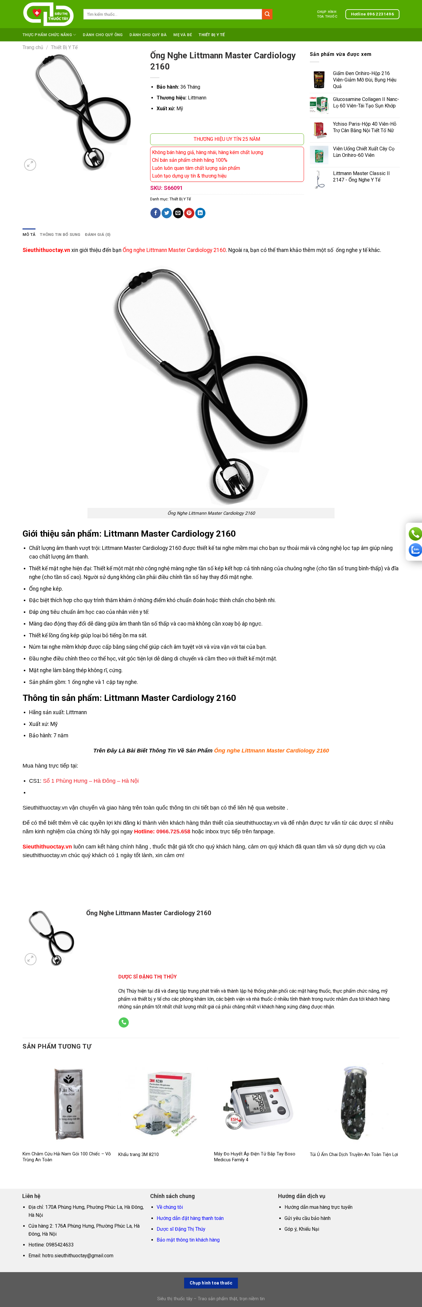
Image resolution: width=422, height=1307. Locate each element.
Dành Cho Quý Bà (148, 34)
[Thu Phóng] (30, 165)
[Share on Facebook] (155, 213)
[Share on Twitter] (167, 213)
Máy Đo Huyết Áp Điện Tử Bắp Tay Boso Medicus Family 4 (254, 1156)
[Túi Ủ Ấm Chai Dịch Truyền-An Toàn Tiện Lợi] (354, 1102)
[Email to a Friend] (178, 213)
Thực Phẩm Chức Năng (47, 34)
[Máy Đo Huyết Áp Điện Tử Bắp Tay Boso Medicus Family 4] (259, 1102)
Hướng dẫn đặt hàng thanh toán (190, 1218)
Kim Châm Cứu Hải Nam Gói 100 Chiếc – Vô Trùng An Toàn (67, 1156)
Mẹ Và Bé (182, 34)
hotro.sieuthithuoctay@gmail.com (77, 1256)
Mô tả (29, 234)
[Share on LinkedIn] (200, 213)
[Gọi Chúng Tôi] (124, 1022)
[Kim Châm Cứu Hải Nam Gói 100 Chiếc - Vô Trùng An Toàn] (67, 1102)
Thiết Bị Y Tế (212, 34)
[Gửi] (267, 14)
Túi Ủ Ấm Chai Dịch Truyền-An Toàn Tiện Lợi (354, 1154)
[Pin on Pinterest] (189, 213)
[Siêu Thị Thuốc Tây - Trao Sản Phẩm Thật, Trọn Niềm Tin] (48, 14)
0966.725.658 (173, 831)
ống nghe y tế (351, 250)
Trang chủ (33, 47)
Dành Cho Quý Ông (103, 34)
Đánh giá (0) (98, 234)
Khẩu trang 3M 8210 (138, 1154)
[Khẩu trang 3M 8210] (163, 1102)
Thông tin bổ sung (60, 234)
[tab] (29, 234)
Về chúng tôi (170, 1207)
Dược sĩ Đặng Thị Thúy (181, 1229)
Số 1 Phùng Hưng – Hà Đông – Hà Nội (91, 781)
